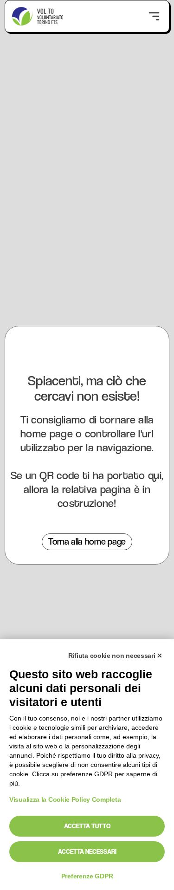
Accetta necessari (87, 851)
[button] (154, 16)
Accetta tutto (87, 826)
